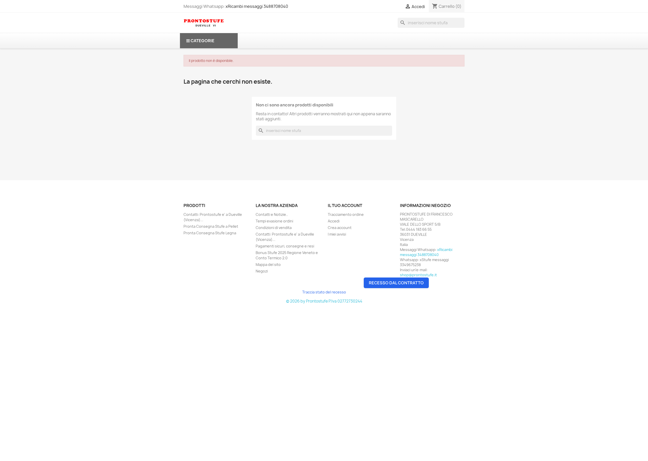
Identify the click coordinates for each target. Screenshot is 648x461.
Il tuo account (345, 205)
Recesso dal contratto (396, 283)
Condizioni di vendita (274, 227)
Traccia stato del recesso (324, 292)
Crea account (340, 227)
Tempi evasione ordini (274, 221)
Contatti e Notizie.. (272, 214)
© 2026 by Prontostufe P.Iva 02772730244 (324, 301)
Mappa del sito (268, 264)
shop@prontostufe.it (418, 274)
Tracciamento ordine (346, 214)
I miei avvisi (337, 234)
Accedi (333, 221)
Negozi (262, 271)
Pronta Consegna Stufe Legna (210, 233)
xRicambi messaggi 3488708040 (257, 6)
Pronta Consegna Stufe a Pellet (211, 226)
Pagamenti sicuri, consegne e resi (285, 246)
